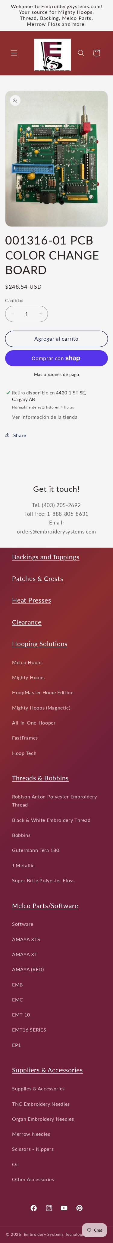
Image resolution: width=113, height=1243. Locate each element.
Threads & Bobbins (40, 778)
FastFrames (25, 737)
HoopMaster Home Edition (43, 692)
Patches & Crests (37, 578)
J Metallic (23, 865)
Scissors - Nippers (33, 1149)
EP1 (16, 1045)
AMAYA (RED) (28, 969)
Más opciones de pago (56, 374)
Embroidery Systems (44, 1234)
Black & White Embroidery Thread (51, 820)
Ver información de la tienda (44, 417)
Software (22, 924)
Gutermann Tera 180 (35, 850)
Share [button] (19, 435)
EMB (17, 984)
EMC (17, 999)
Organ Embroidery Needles (43, 1119)
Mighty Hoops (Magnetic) (41, 707)
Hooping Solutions (39, 643)
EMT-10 (21, 1014)
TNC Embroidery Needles (41, 1104)
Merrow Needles (31, 1134)
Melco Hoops (27, 662)
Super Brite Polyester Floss (43, 880)
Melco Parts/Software (45, 905)
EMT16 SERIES (29, 1029)
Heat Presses (31, 600)
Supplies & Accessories (38, 1088)
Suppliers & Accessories (47, 1070)
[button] (14, 53)
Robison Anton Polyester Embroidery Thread (54, 800)
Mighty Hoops (28, 677)
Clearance (27, 622)
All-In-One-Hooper (34, 722)
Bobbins (21, 835)
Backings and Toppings (45, 557)
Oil (15, 1164)
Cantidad (14, 300)
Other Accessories (33, 1179)
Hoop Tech (24, 753)
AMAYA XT (24, 954)
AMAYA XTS (26, 939)
